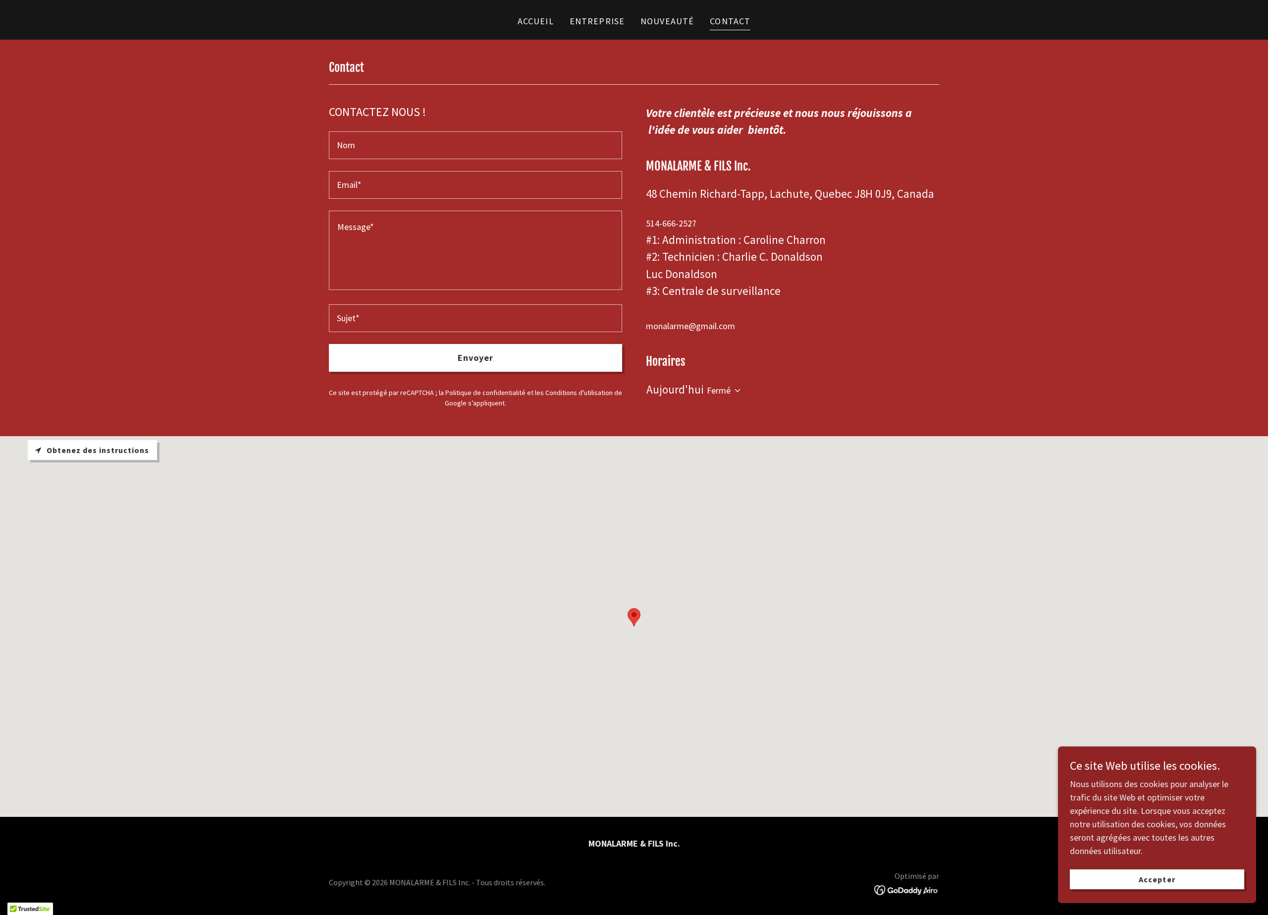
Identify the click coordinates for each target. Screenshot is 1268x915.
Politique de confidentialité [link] (485, 392)
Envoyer (476, 357)
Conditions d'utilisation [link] (579, 392)
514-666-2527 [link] (671, 223)
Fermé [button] (719, 390)
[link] (906, 889)
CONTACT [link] (730, 21)
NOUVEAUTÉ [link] (667, 21)
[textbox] (475, 145)
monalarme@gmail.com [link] (690, 326)
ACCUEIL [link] (536, 21)
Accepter (1157, 879)
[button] (736, 391)
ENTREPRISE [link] (597, 21)
